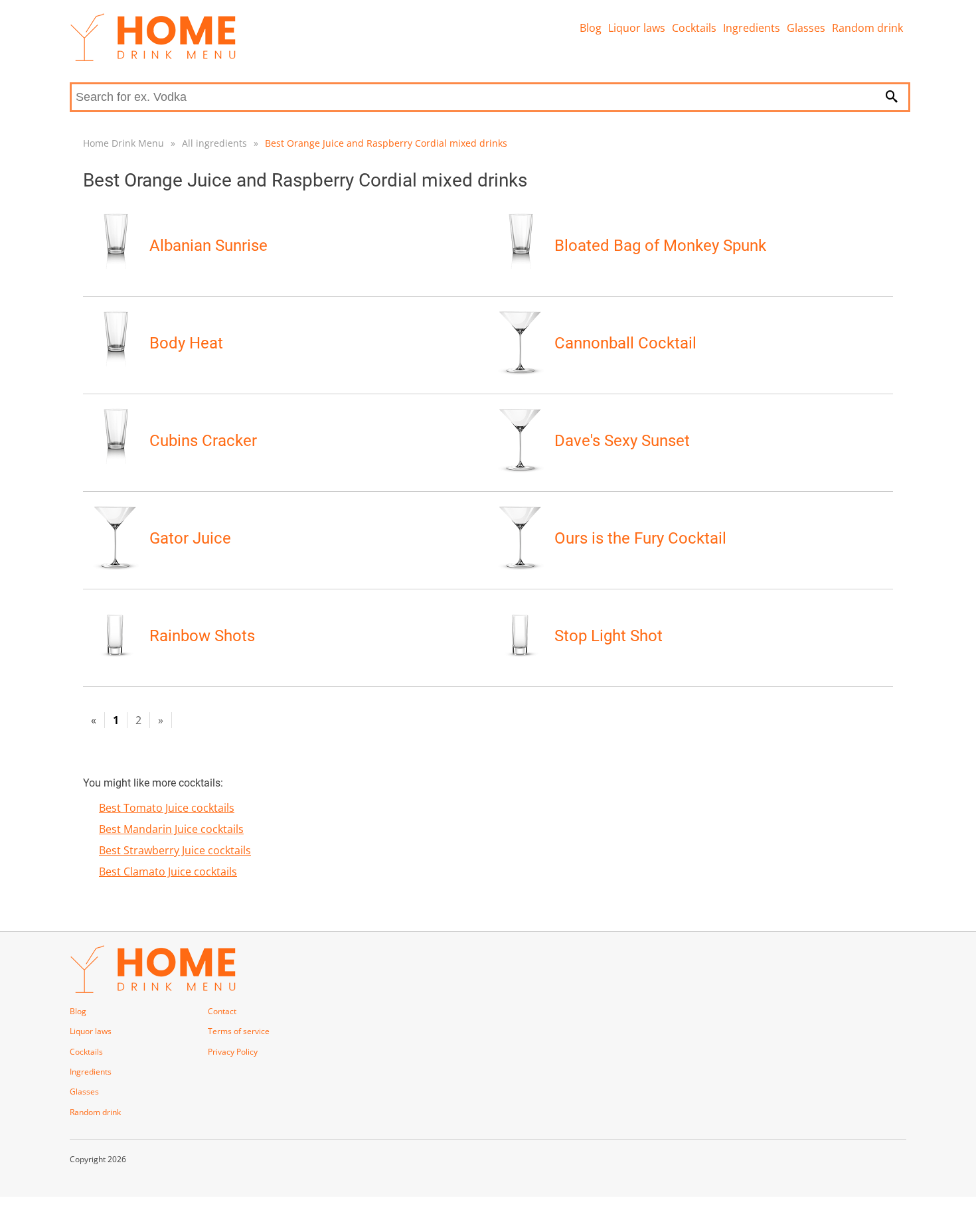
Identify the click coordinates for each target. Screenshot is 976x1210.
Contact (222, 1011)
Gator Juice (190, 538)
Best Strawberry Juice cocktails (175, 850)
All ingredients (214, 143)
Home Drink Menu (123, 143)
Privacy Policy (233, 1051)
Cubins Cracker (203, 440)
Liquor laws (636, 28)
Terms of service (239, 1031)
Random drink (867, 28)
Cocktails (694, 28)
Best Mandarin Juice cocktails (171, 829)
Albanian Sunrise (208, 245)
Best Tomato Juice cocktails (166, 807)
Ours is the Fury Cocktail (640, 538)
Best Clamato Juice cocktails (168, 871)
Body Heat (186, 343)
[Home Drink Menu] (153, 57)
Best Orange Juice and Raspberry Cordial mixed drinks (386, 143)
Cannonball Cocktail (625, 343)
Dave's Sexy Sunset (622, 440)
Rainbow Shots (202, 636)
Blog (591, 28)
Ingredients (751, 28)
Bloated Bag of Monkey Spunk (660, 245)
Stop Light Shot (608, 636)
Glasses (806, 28)
